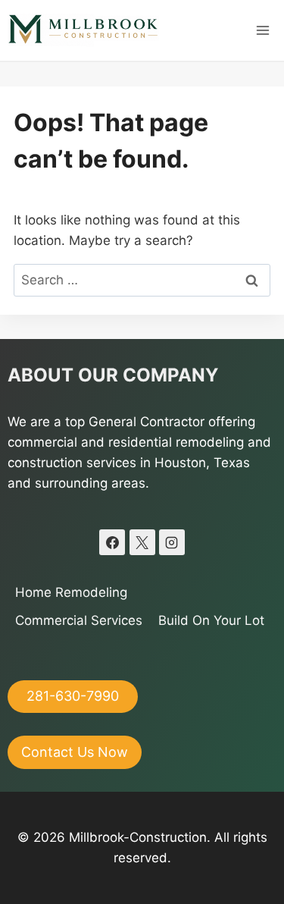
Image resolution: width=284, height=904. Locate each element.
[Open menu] (262, 30)
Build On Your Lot (211, 620)
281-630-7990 (73, 696)
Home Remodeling (71, 592)
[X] (142, 542)
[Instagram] (172, 542)
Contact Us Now (74, 752)
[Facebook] (112, 542)
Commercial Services (78, 620)
